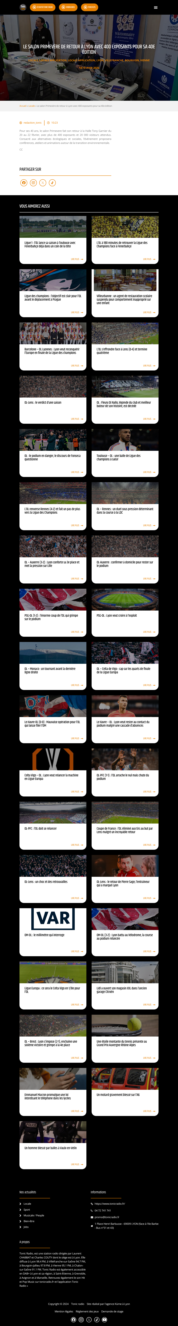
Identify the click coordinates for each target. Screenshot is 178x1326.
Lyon (100, 60)
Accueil (22, 105)
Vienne (145, 60)
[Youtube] (104, 1319)
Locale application (53, 60)
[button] (156, 7)
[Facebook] (23, 182)
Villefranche (114, 60)
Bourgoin (132, 60)
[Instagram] (33, 182)
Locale (33, 60)
